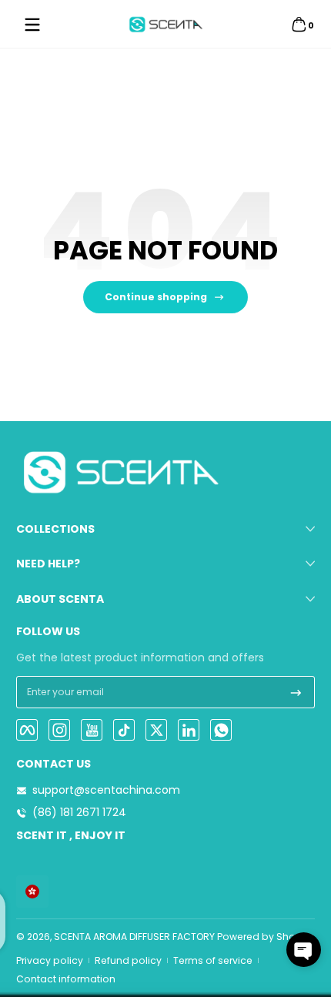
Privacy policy (49, 960)
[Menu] (32, 24)
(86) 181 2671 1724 (79, 812)
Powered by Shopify (265, 936)
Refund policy (128, 960)
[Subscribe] (296, 692)
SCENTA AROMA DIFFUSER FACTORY (134, 936)
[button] (299, 24)
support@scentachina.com (106, 790)
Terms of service (212, 960)
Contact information (65, 978)
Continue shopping (156, 296)
